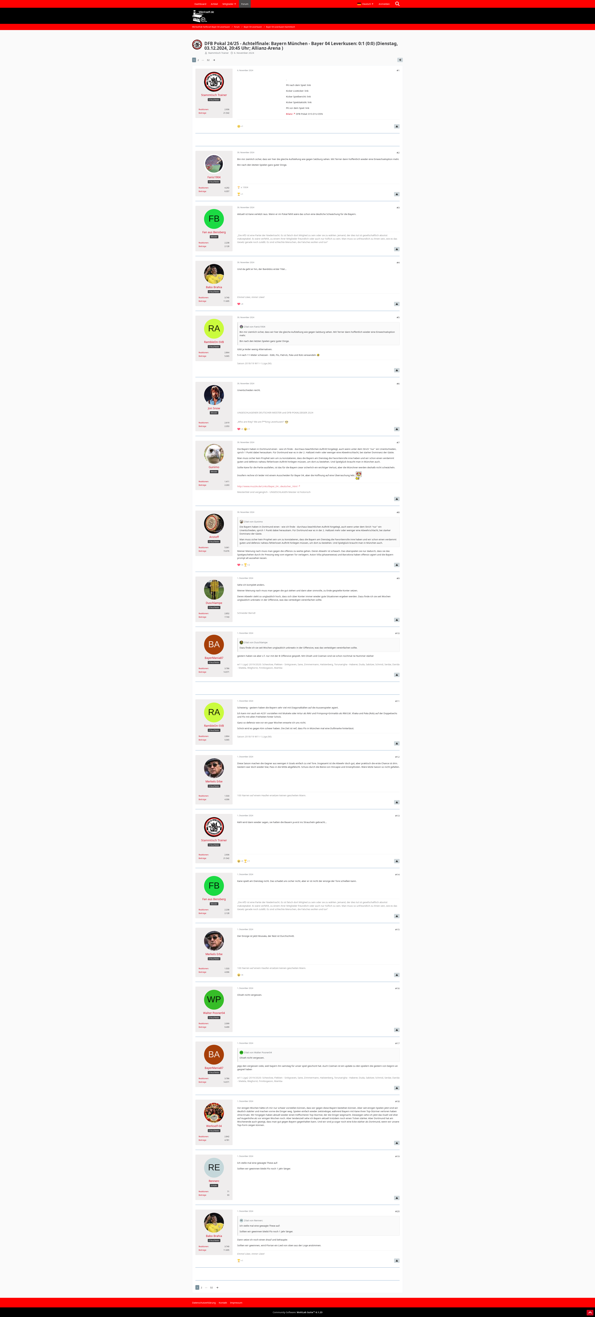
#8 (398, 512)
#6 (398, 383)
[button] (365, 4)
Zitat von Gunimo (253, 521)
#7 (398, 442)
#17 (397, 1043)
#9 (398, 578)
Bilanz (289, 113)
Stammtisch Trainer (218, 52)
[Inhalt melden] (397, 126)
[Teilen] (400, 60)
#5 (398, 317)
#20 (397, 1211)
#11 (397, 701)
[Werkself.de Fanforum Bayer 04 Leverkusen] (297, 16)
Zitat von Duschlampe (255, 642)
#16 (397, 988)
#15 (397, 929)
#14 (397, 874)
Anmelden (384, 3)
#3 (398, 207)
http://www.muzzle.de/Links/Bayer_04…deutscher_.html (267, 486)
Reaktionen (203, 109)
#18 (397, 1101)
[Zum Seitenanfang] (590, 1312)
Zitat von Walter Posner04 (258, 1052)
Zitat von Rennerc (253, 1220)
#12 (397, 756)
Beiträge (202, 113)
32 (208, 59)
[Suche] (397, 4)
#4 (398, 262)
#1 (398, 70)
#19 (397, 1156)
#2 (398, 152)
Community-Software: (297, 1312)
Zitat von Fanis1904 (254, 326)
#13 (397, 815)
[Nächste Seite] (214, 60)
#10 (397, 633)
